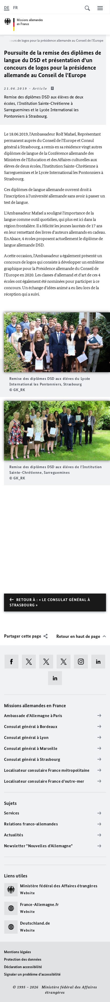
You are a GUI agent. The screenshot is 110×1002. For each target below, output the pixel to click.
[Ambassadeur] (48, 662)
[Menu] (100, 8)
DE (6, 7)
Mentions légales (17, 952)
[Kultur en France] (65, 662)
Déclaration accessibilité (23, 967)
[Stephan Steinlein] (56, 678)
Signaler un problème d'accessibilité (32, 974)
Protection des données (22, 959)
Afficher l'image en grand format (57, 342)
